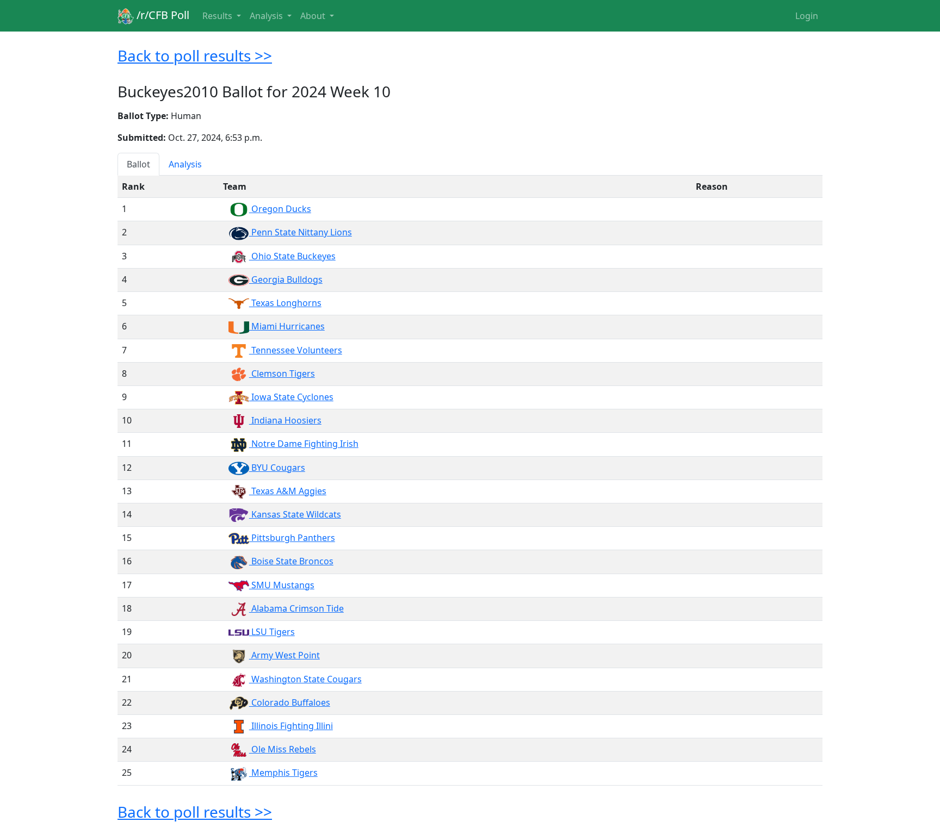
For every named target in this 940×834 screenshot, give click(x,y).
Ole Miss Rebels (282, 749)
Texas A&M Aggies (287, 491)
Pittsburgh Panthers (292, 538)
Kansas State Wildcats (295, 514)
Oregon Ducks (280, 209)
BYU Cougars (277, 468)
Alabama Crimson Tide (296, 608)
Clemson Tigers (282, 373)
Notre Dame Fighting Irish (303, 444)
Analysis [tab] (185, 164)
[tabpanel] (470, 480)
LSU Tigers (272, 632)
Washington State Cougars (305, 679)
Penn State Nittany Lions (300, 232)
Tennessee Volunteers (295, 350)
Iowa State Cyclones (291, 397)
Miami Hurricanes (287, 326)
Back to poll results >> (195, 55)
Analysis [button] (267, 16)
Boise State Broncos (291, 561)
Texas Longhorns (285, 303)
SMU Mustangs (281, 585)
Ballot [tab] (138, 164)
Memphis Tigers (283, 773)
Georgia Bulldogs (286, 279)
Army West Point (284, 655)
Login (806, 16)
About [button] (313, 16)
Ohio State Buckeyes (292, 256)
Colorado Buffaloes (289, 702)
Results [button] (218, 16)
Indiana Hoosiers (285, 420)
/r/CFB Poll (161, 15)
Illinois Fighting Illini (291, 726)
